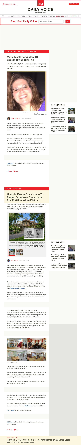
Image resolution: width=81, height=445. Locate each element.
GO (68, 21)
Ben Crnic (13, 260)
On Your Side (20, 16)
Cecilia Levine (14, 118)
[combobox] (10, 4)
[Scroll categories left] (9, 16)
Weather (51, 16)
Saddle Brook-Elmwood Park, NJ (21, 51)
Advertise (74, 16)
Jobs (66, 16)
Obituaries (60, 16)
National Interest (32, 16)
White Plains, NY (14, 189)
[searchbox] (11, 4)
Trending (43, 16)
